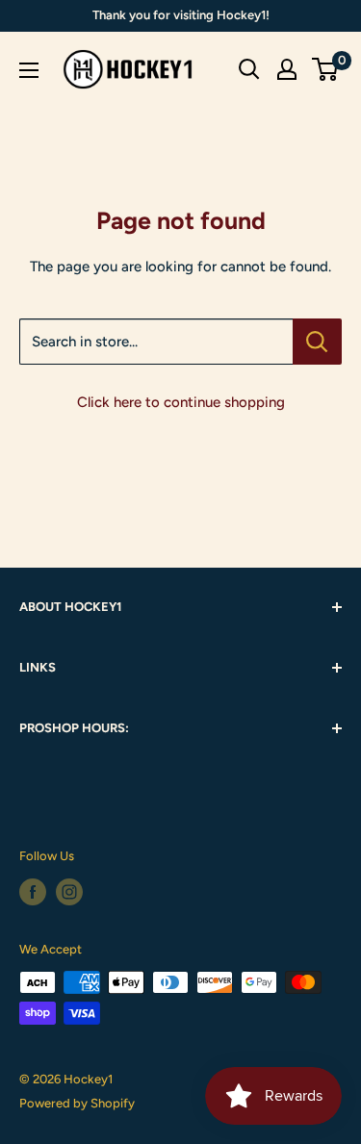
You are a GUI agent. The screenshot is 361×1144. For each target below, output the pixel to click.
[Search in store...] (317, 341)
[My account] (287, 69)
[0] (326, 69)
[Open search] (249, 69)
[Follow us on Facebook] (32, 891)
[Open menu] (29, 70)
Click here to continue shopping (181, 402)
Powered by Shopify (77, 1103)
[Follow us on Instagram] (69, 891)
